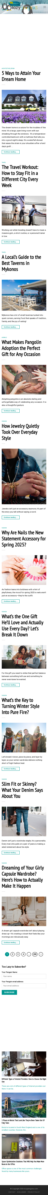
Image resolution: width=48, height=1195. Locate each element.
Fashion (4, 421)
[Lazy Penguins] (19, 7)
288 (34, 954)
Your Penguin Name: (9, 972)
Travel (4, 162)
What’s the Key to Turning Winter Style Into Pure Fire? (20, 705)
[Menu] (44, 7)
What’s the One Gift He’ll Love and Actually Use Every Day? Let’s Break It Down (22, 625)
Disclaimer (21, 1192)
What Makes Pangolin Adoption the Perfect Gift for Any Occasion (21, 347)
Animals (4, 337)
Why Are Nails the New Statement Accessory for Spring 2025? (24, 538)
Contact (11, 1192)
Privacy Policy (34, 1192)
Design (13, 68)
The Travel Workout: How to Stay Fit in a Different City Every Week (20, 175)
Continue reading (11, 152)
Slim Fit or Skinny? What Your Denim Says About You (22, 789)
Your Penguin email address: (13, 982)
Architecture (6, 68)
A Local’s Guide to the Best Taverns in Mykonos (21, 262)
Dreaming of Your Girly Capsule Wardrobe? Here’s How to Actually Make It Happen (23, 876)
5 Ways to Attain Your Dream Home (21, 75)
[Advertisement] (24, 39)
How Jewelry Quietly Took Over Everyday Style (20, 431)
